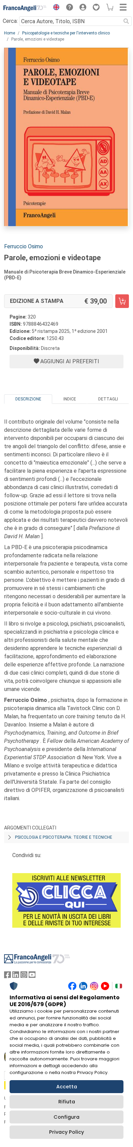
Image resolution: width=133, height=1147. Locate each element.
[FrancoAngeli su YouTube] (32, 976)
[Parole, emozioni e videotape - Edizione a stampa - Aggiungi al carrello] (122, 301)
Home (9, 33)
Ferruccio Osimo (23, 246)
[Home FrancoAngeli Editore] (25, 8)
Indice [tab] (69, 399)
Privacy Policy (66, 1132)
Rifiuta (66, 1101)
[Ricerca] (126, 21)
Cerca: (10, 21)
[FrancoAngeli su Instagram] (23, 976)
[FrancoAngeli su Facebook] (7, 976)
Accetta (66, 1086)
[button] (54, 8)
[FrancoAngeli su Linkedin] (15, 976)
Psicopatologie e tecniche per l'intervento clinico (66, 33)
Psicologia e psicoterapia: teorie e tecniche (63, 837)
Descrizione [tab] (28, 399)
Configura (66, 1117)
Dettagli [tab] (108, 399)
